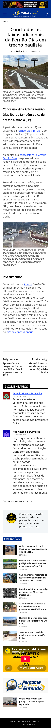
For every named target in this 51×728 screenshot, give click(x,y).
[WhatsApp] (19, 345)
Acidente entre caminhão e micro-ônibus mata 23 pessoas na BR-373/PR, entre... (33, 606)
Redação (20, 51)
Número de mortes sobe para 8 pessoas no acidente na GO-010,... (33, 621)
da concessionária (20, 332)
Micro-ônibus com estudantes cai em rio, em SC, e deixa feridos (38, 368)
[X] (12, 345)
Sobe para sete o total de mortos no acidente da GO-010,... (32, 635)
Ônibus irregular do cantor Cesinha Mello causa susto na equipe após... (33, 549)
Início (5, 21)
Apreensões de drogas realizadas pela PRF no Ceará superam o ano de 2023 (12, 369)
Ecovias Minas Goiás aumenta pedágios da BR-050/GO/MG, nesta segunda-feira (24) (33, 563)
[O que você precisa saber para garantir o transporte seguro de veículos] (10, 702)
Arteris (28, 284)
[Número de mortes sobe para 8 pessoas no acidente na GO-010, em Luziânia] (10, 621)
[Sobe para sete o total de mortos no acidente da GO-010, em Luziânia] (10, 636)
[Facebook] (5, 345)
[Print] (32, 345)
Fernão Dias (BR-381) (30, 130)
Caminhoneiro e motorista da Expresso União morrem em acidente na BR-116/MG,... (33, 577)
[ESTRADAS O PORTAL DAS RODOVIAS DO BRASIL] (25, 13)
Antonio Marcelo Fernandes (27, 393)
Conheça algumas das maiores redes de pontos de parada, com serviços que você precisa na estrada (31, 520)
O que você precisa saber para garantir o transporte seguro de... (31, 701)
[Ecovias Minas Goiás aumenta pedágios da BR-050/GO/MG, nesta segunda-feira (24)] (10, 564)
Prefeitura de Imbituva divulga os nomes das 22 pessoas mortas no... (33, 592)
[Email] (25, 345)
